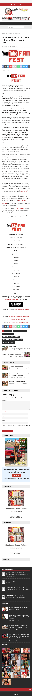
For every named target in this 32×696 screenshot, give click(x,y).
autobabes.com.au (8, 334)
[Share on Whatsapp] (18, 66)
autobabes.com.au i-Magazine (11, 336)
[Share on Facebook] (3, 66)
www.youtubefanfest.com (22, 309)
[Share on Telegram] (23, 66)
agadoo (13, 46)
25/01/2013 (12, 640)
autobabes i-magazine (20, 331)
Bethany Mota (22, 200)
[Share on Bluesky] (26, 66)
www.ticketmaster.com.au (12, 299)
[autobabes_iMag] (3, 589)
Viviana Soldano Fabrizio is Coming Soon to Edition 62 (18, 626)
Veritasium (24, 191)
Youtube (19, 339)
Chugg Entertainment (9, 339)
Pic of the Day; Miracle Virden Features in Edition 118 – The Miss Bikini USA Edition (18, 589)
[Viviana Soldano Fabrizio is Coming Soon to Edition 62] (5, 627)
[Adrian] (3, 597)
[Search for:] (16, 27)
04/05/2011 (12, 609)
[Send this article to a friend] (13, 66)
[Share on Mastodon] (21, 66)
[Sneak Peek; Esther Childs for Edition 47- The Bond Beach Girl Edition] (5, 616)
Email (3, 416)
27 (18, 629)
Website (4, 420)
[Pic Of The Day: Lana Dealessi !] (5, 609)
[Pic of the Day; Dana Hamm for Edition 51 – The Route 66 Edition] (5, 375)
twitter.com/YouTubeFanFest (18, 319)
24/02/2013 (12, 620)
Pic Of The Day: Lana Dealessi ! (19, 607)
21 (18, 640)
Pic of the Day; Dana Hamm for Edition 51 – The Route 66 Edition (19, 374)
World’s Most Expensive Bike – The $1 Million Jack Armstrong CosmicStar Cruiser (19, 636)
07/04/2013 (13, 383)
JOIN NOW (16, 475)
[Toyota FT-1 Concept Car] (5, 367)
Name (3, 412)
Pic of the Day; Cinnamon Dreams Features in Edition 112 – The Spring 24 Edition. (17, 574)
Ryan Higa (4, 203)
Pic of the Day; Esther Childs (17, 381)
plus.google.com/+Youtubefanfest (18, 322)
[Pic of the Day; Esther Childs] (5, 383)
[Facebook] (11, 4)
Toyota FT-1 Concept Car (16, 366)
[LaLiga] (3, 583)
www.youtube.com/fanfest (20, 313)
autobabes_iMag (23, 368)
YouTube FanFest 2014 (8, 342)
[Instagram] (17, 4)
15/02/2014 (13, 377)
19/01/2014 (13, 368)
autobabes (8, 331)
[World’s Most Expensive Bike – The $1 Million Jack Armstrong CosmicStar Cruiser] (5, 636)
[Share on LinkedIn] (8, 66)
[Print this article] (16, 66)
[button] (30, 23)
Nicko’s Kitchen (20, 208)
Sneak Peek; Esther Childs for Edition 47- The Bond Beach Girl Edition (19, 617)
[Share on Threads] (29, 66)
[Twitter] (14, 4)
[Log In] (20, 4)
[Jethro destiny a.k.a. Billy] (3, 575)
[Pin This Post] (10, 66)
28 (18, 620)
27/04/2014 (6, 46)
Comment (4, 400)
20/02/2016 (12, 629)
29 (18, 609)
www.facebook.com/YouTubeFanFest (19, 316)
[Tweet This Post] (5, 66)
